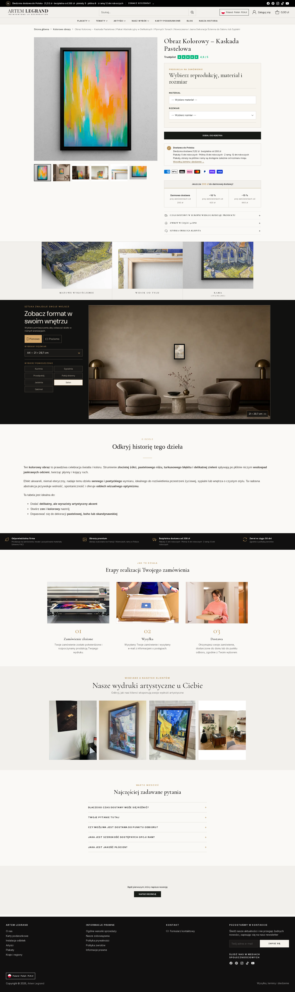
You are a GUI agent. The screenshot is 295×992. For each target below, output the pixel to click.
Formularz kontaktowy (182, 931)
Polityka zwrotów (95, 945)
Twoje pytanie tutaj (147, 817)
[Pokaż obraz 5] (119, 172)
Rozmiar (174, 108)
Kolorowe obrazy (62, 29)
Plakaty (10, 949)
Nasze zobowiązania (98, 935)
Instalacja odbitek (16, 940)
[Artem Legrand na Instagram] (277, 4)
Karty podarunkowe (17, 935)
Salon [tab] (68, 382)
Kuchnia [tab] (39, 368)
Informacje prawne (96, 949)
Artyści (9, 945)
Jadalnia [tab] (39, 382)
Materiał (175, 93)
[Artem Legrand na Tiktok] (282, 4)
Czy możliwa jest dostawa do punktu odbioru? (147, 827)
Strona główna (41, 29)
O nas (9, 931)
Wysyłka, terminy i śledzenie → (188, 161)
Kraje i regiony (14, 954)
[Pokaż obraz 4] (99, 172)
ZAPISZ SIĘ (274, 943)
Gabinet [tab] (39, 389)
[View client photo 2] (122, 730)
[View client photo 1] (73, 730)
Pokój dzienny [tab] (68, 375)
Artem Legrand (36, 983)
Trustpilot (170, 57)
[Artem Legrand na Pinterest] (273, 4)
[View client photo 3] (172, 730)
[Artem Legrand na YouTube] (287, 4)
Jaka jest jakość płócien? (147, 847)
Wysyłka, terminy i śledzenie (273, 983)
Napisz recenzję (147, 894)
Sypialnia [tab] (68, 368)
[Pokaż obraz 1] (42, 172)
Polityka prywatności (97, 940)
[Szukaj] (192, 12)
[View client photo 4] (222, 730)
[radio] (33, 339)
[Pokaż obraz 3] (80, 172)
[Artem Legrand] (28, 12)
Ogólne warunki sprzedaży (101, 931)
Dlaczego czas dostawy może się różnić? (147, 807)
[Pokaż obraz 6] (138, 172)
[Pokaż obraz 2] (61, 172)
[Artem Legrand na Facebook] (268, 4)
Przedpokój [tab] (38, 375)
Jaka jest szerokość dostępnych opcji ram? (147, 837)
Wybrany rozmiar (35, 346)
